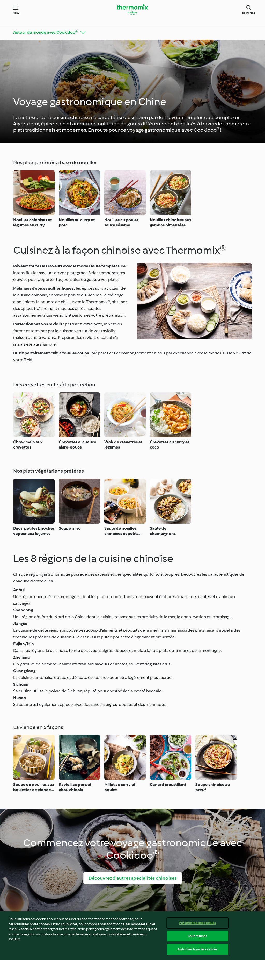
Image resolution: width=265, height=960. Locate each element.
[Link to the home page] (132, 9)
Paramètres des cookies (197, 923)
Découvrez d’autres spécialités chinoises (133, 878)
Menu (16, 13)
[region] (132, 935)
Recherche (248, 13)
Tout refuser (197, 936)
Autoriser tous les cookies (197, 949)
